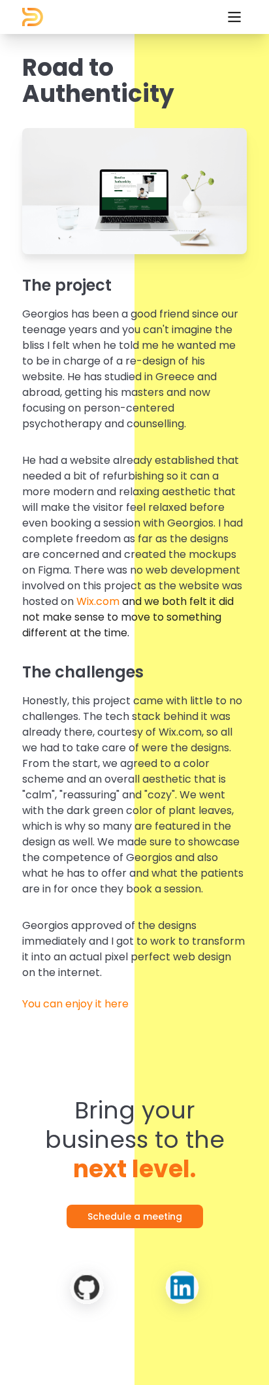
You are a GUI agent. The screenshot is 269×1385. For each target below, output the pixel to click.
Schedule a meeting (134, 1216)
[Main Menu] (234, 17)
